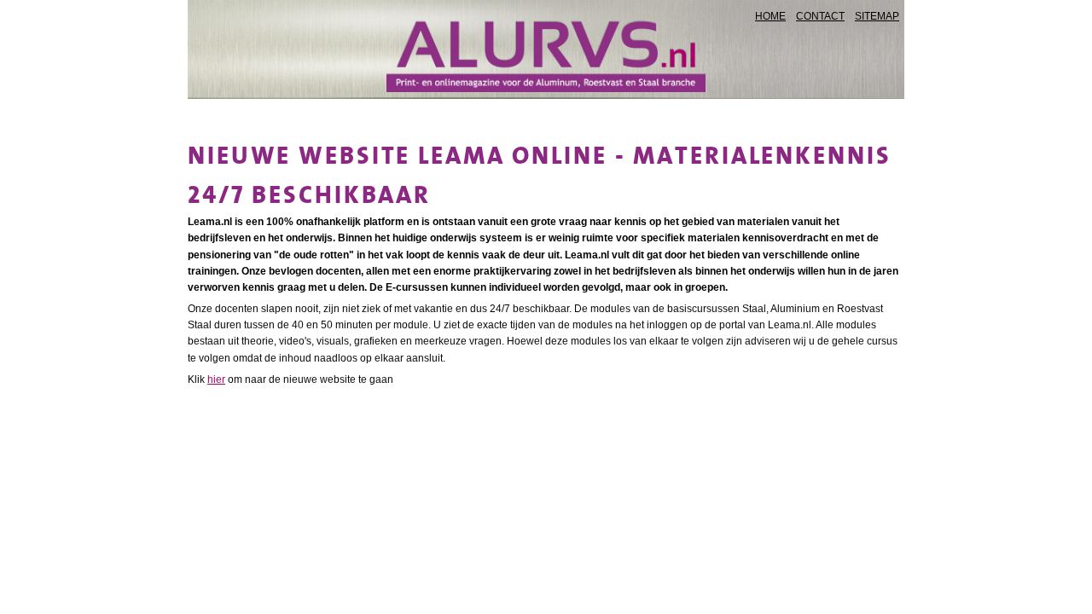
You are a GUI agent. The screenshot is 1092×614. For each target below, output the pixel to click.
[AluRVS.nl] (545, 53)
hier (216, 379)
